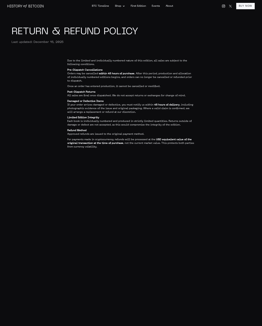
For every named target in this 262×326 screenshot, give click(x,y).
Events (156, 6)
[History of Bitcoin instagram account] (223, 6)
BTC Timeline (100, 6)
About (169, 6)
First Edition (138, 6)
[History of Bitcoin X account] (230, 6)
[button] (120, 6)
